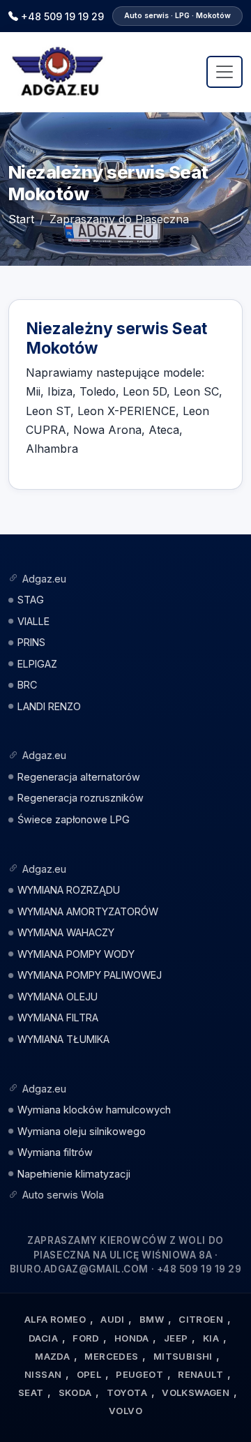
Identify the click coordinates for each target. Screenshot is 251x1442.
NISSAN (42, 1374)
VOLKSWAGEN (195, 1392)
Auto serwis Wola (63, 1195)
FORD (86, 1338)
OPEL (89, 1374)
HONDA (131, 1338)
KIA (211, 1338)
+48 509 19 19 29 (62, 16)
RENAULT (200, 1374)
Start (21, 219)
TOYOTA (127, 1392)
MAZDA (52, 1356)
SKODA (75, 1392)
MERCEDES (111, 1356)
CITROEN (200, 1319)
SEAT (31, 1392)
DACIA (43, 1338)
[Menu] (224, 72)
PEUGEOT (139, 1374)
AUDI (112, 1319)
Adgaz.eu (44, 579)
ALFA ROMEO (55, 1319)
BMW (151, 1319)
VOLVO (125, 1410)
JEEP (176, 1338)
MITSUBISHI (183, 1356)
